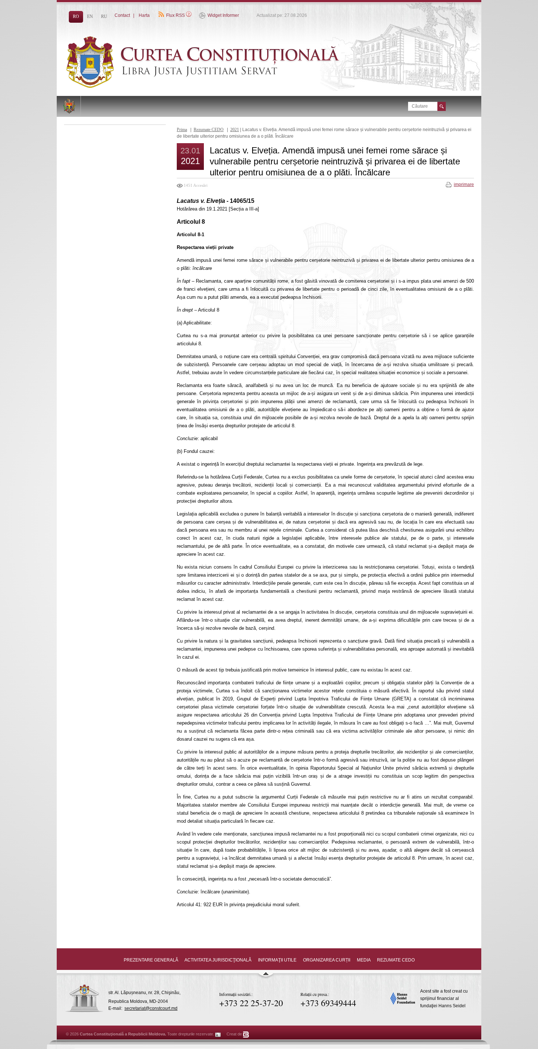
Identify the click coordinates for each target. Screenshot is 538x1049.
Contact (122, 15)
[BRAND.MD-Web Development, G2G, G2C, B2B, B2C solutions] (246, 1034)
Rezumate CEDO (209, 129)
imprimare (464, 184)
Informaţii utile (277, 960)
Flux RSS (175, 15)
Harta (144, 15)
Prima (182, 129)
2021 (234, 129)
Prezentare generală (151, 960)
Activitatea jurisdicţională (217, 960)
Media (363, 960)
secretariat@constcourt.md (151, 1008)
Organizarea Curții (326, 960)
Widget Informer (223, 15)
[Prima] (221, 86)
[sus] (265, 976)
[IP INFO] (218, 1034)
